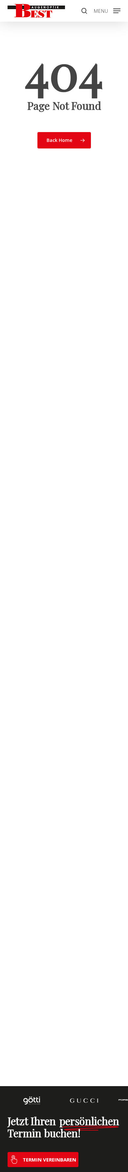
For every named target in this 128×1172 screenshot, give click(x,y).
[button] (107, 10)
